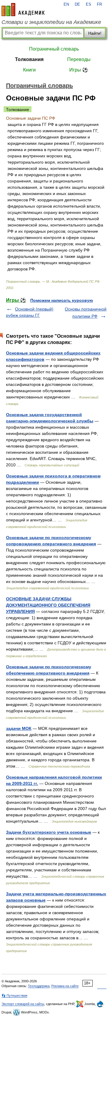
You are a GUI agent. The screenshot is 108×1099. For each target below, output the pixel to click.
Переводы (79, 59)
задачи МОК (19, 728)
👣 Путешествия (14, 995)
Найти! (94, 33)
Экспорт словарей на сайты (23, 1004)
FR (99, 4)
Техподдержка (39, 986)
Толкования (29, 59)
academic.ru (23, 9)
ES (88, 4)
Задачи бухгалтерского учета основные (48, 832)
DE (77, 4)
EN (66, 4)
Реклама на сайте (65, 986)
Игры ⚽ (78, 69)
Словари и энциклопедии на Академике (51, 22)
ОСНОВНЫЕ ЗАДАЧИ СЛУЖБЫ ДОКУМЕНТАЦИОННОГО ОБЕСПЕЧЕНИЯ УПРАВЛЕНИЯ (48, 605)
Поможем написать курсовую (61, 300)
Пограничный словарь (54, 48)
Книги (29, 69)
